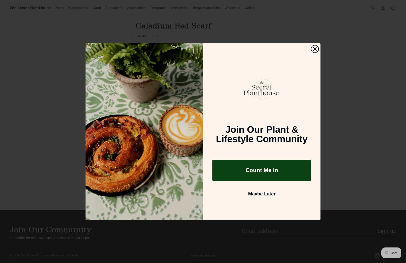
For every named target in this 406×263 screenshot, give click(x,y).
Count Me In (262, 170)
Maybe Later (262, 193)
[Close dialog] (315, 49)
